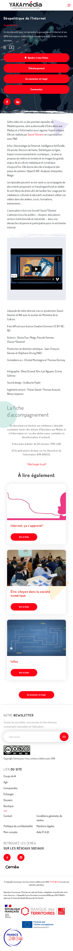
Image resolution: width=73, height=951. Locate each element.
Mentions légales (45, 826)
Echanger (9, 794)
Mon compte (10, 832)
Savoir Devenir (11, 25)
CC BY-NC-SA (55, 882)
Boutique (8, 806)
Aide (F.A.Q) (42, 832)
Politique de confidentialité (18, 826)
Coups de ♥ (10, 776)
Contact (8, 816)
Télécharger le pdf (36, 464)
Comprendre (10, 788)
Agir (6, 782)
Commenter (36, 89)
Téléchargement (36, 68)
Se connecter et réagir (36, 78)
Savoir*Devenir (36, 134)
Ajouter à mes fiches (38, 57)
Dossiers (8, 800)
